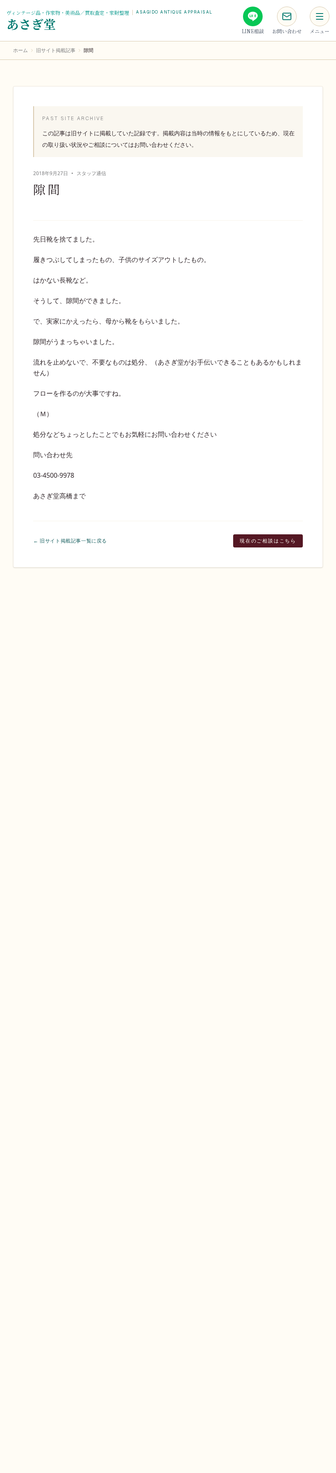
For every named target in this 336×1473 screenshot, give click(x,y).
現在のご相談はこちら (268, 540)
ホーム (20, 50)
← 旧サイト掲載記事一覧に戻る (70, 541)
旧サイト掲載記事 (55, 50)
